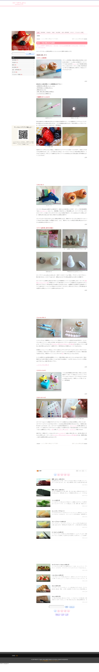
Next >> (58, 614)
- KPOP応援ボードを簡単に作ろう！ (44, 87)
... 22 (67, 614)
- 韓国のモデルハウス (41, 89)
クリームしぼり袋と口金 (64, 45)
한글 (17, 655)
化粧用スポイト (49, 45)
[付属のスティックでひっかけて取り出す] (74, 417)
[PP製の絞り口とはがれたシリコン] (74, 270)
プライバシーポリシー (54, 660)
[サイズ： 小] (48, 204)
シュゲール (60, 429)
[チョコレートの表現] (74, 204)
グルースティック (44, 211)
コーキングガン (74, 45)
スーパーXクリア (62, 433)
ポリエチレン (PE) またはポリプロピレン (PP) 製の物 (65, 435)
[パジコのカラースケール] (48, 417)
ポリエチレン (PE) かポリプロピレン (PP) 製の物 (63, 344)
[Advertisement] (49, 18)
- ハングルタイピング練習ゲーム (43, 93)
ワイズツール (73, 429)
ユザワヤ (66, 429)
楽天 (63, 353)
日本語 (13, 655)
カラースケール (41, 47)
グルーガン (55, 45)
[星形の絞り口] (48, 270)
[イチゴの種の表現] (48, 145)
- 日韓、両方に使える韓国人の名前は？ (45, 91)
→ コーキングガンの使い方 (43, 364)
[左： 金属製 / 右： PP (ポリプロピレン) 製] (74, 247)
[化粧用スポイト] (48, 116)
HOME (38, 35)
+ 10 (63, 614)
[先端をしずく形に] (74, 116)
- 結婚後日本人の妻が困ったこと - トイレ (45, 86)
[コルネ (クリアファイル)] (74, 145)
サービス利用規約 (44, 660)
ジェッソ (75, 64)
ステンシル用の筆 (41, 45)
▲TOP (86, 81)
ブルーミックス (73, 425)
